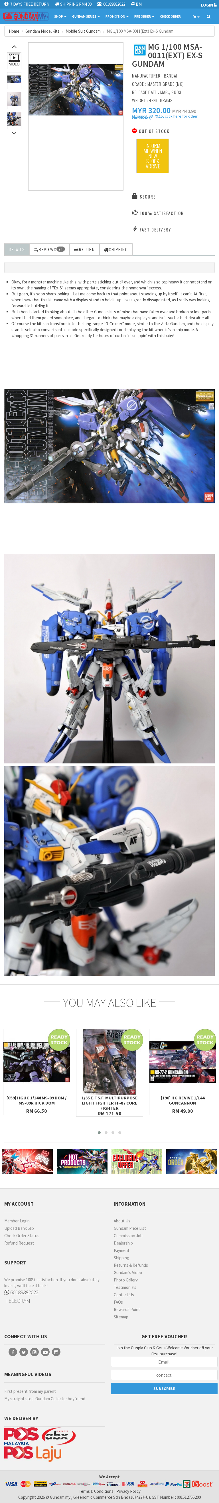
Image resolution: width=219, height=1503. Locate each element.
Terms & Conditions (96, 1491)
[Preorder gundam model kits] (191, 1161)
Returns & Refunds (131, 1265)
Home (14, 31)
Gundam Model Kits (42, 31)
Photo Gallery (126, 1280)
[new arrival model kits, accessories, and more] (27, 1161)
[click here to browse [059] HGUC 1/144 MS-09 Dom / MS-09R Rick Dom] (36, 1062)
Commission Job (128, 1235)
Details (17, 249)
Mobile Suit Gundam (83, 31)
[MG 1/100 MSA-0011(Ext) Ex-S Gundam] (76, 90)
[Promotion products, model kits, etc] (136, 1161)
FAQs (118, 1302)
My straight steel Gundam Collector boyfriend (44, 1398)
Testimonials (125, 1287)
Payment (121, 1250)
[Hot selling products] (82, 1161)
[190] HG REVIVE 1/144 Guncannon (182, 1100)
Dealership (123, 1243)
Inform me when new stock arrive (152, 156)
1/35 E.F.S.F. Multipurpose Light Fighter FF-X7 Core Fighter (110, 1103)
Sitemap (121, 1317)
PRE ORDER (142, 16)
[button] (151, 110)
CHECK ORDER (170, 16)
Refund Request (19, 1243)
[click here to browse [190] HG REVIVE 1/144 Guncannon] (182, 1062)
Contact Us (124, 1294)
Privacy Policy (128, 1491)
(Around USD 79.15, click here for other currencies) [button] (165, 117)
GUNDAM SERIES (84, 16)
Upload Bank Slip (19, 1228)
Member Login (17, 1221)
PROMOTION (116, 16)
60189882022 (23, 1292)
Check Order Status (21, 1235)
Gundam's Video (128, 1272)
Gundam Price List (130, 1228)
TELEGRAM (17, 1300)
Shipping (121, 1257)
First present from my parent (30, 1391)
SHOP (59, 16)
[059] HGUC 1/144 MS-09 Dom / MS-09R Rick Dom (36, 1100)
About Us (122, 1221)
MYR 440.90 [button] (184, 111)
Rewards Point (127, 1309)
